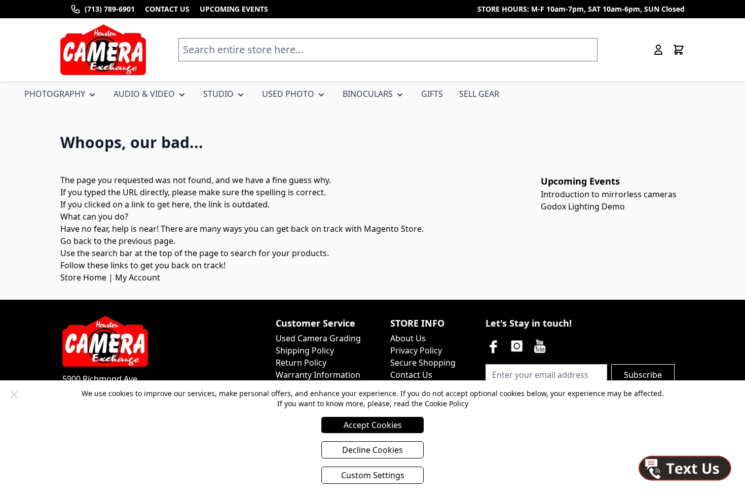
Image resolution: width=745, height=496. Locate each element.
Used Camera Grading (318, 338)
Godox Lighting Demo (583, 206)
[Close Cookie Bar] (14, 394)
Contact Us (411, 374)
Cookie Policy (446, 403)
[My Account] (658, 50)
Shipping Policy (305, 350)
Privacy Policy (416, 350)
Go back (76, 240)
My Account (137, 277)
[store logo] (103, 49)
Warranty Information (318, 374)
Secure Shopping (423, 362)
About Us (408, 338)
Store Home (83, 277)
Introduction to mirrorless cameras (609, 194)
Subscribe (643, 374)
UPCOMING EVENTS (234, 9)
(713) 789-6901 (110, 9)
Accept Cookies (373, 425)
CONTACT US (167, 9)
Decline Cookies (372, 449)
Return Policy (301, 362)
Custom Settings (372, 475)
